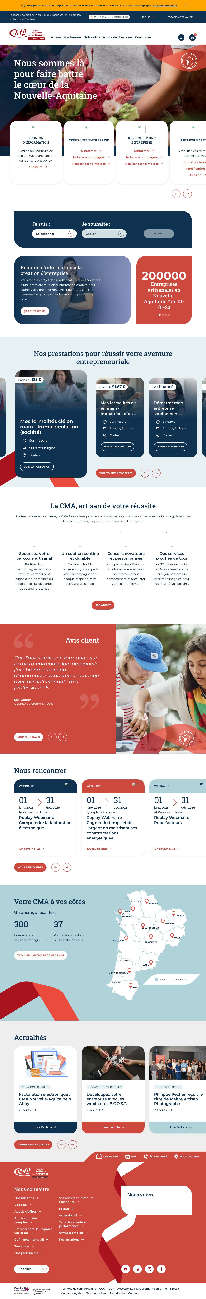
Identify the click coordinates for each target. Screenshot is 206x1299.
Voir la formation (39, 467)
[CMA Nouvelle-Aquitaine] (29, 34)
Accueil (56, 37)
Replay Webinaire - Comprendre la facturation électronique (45, 822)
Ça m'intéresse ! (35, 311)
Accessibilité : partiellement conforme (142, 1288)
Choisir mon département (111, 17)
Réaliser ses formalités (89, 164)
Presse (174, 1288)
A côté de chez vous (117, 37)
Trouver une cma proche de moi (40, 955)
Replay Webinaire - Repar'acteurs (173, 820)
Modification (195, 168)
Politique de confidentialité (78, 1288)
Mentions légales (72, 1293)
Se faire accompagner (89, 157)
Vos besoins (72, 37)
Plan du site (117, 1293)
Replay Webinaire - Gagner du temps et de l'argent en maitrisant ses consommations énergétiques (112, 827)
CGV (111, 1288)
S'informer (89, 151)
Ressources (143, 37)
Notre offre (92, 37)
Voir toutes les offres (116, 473)
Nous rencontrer (30, 867)
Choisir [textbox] (91, 234)
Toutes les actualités (33, 1144)
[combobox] (54, 233)
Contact (133, 1293)
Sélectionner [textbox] (45, 234)
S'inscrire (35, 167)
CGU (102, 1288)
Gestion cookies (96, 1293)
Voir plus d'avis (28, 737)
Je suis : (41, 224)
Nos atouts (103, 605)
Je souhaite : (96, 224)
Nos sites (24, 1269)
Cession (195, 175)
